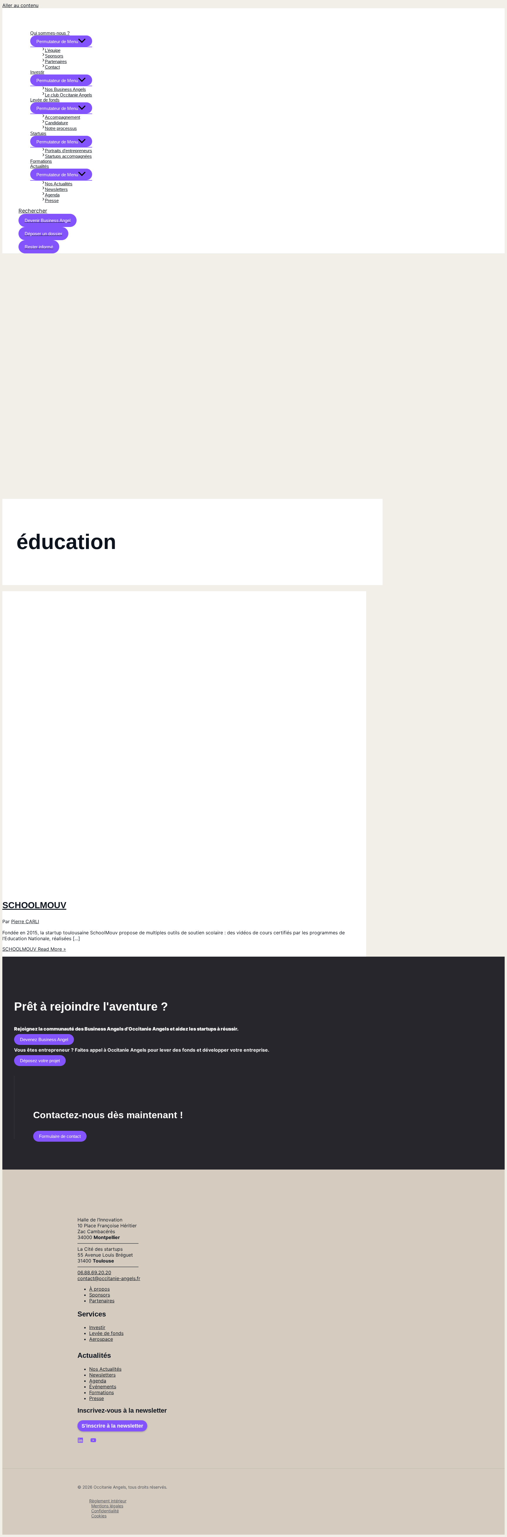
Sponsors (99, 1295)
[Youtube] (93, 1441)
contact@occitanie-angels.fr (108, 1278)
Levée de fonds (106, 1333)
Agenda (97, 1381)
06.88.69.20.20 (94, 1272)
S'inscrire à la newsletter (112, 1426)
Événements (102, 1386)
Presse (96, 1398)
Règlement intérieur (107, 1500)
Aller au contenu (20, 5)
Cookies (99, 1515)
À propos (99, 1289)
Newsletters (102, 1375)
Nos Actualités (105, 1369)
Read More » (34, 949)
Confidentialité (105, 1510)
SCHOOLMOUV (34, 905)
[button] (32, 211)
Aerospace (101, 1339)
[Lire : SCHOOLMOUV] (152, 890)
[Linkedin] (80, 1441)
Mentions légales (107, 1505)
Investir (97, 1327)
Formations (101, 1392)
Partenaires (101, 1301)
